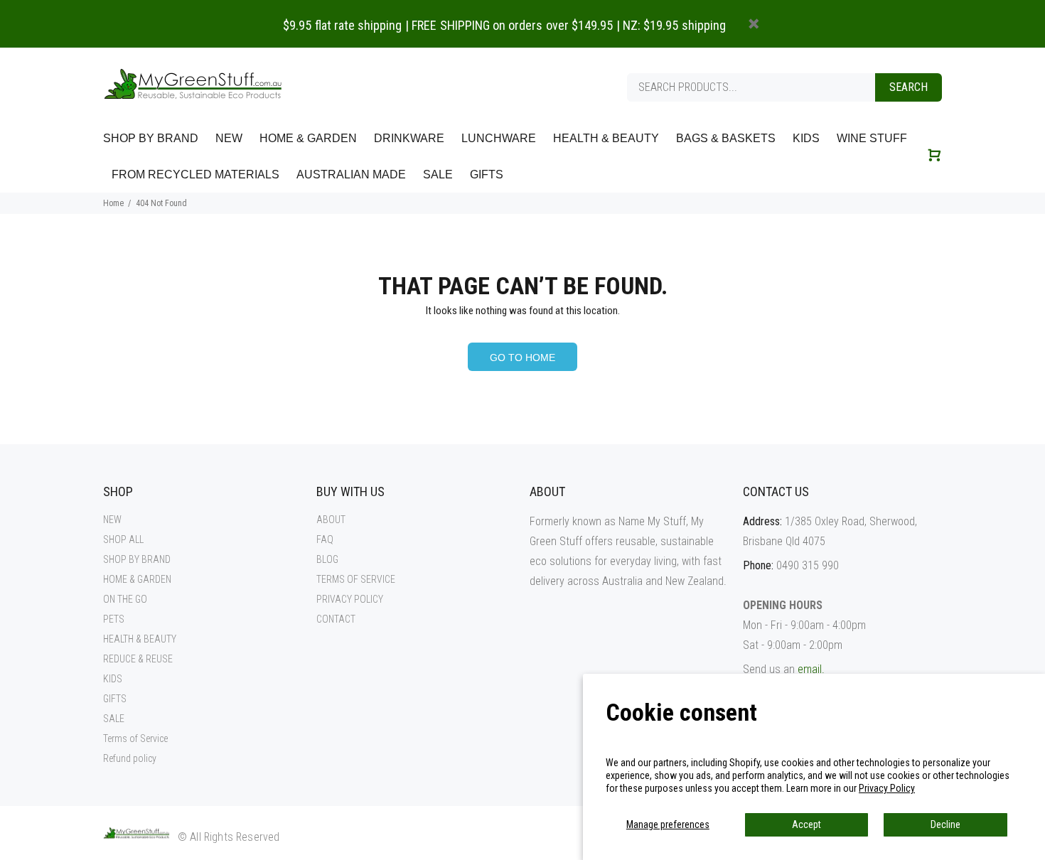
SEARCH (908, 87)
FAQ (324, 539)
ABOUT (330, 519)
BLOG (327, 559)
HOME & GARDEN (137, 579)
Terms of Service (135, 738)
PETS (113, 619)
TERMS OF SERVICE (355, 579)
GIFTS (115, 698)
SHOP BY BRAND (137, 559)
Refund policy (129, 758)
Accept (806, 824)
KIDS (112, 678)
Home (113, 203)
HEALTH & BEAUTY (139, 639)
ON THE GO (125, 599)
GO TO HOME (522, 357)
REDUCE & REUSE (138, 659)
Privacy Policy (887, 788)
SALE (113, 718)
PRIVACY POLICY (349, 599)
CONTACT (335, 619)
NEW (112, 519)
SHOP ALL (123, 539)
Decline (945, 824)
